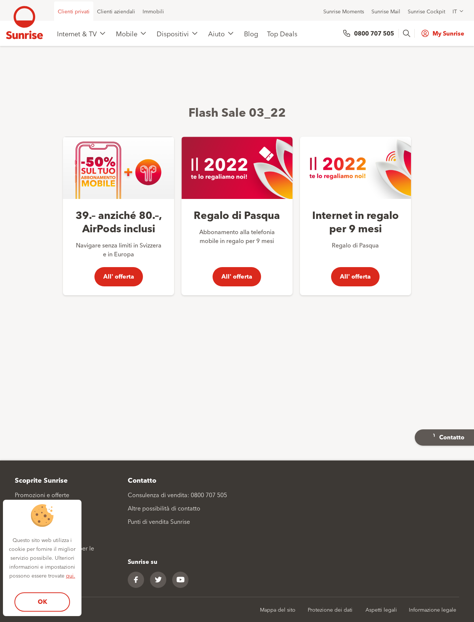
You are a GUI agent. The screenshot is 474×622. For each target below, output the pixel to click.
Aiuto (216, 33)
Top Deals (282, 33)
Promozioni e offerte (42, 494)
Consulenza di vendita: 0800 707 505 (177, 494)
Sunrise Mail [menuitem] (385, 11)
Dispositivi (173, 33)
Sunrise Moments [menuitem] (343, 11)
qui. (70, 575)
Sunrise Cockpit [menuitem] (426, 11)
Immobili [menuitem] (153, 11)
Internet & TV (77, 33)
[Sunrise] (24, 22)
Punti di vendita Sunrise (159, 521)
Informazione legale (432, 609)
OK (42, 601)
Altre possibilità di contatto (164, 508)
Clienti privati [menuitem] (74, 11)
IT (455, 11)
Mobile (126, 33)
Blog (251, 33)
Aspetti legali (381, 609)
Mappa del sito (278, 609)
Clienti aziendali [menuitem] (116, 11)
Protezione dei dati (330, 609)
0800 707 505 (374, 33)
